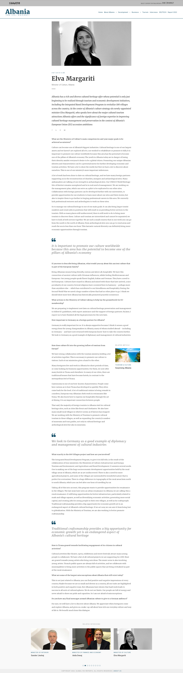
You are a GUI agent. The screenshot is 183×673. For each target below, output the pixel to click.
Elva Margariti (120, 655)
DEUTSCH (162, 12)
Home (100, 12)
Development (123, 12)
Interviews (154, 12)
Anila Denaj (77, 655)
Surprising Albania (123, 368)
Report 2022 (172, 12)
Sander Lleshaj (37, 655)
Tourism (145, 12)
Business (135, 12)
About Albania (109, 12)
